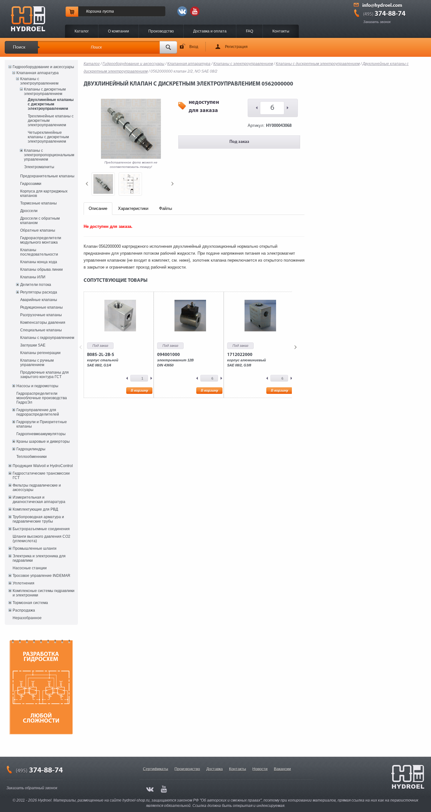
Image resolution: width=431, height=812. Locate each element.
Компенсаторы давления (42, 322)
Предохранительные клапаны (47, 176)
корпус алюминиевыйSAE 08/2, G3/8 (246, 360)
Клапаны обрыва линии (41, 269)
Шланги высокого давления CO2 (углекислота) (41, 538)
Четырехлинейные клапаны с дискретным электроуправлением (48, 137)
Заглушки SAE (32, 345)
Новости (260, 769)
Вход (193, 46)
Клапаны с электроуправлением (39, 81)
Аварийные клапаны (38, 300)
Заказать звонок (377, 22)
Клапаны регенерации (40, 353)
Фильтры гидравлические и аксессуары (37, 487)
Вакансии (282, 769)
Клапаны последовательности (39, 252)
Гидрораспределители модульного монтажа (40, 240)
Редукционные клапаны (41, 307)
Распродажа (24, 610)
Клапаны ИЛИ (32, 277)
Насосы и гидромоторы (37, 386)
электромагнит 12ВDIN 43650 (175, 360)
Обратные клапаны (37, 230)
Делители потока (35, 284)
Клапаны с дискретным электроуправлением (45, 91)
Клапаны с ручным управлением (37, 362)
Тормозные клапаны (38, 203)
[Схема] (130, 184)
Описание (98, 208)
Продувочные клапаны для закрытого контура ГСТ (44, 374)
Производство (161, 31)
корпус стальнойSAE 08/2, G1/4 (102, 360)
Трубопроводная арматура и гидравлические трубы (38, 519)
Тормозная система (30, 603)
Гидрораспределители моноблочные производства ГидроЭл (41, 398)
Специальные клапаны (41, 330)
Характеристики (133, 208)
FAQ (249, 31)
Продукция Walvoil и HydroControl (43, 466)
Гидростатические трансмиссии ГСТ (41, 475)
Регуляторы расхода (38, 292)
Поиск (19, 47)
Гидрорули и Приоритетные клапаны (41, 424)
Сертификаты (155, 769)
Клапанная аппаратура (37, 73)
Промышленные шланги (34, 548)
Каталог (81, 31)
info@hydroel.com (382, 5)
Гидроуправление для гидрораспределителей (37, 412)
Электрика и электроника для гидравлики (39, 558)
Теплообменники (31, 456)
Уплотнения (23, 583)
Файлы (165, 208)
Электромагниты (39, 167)
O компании (118, 31)
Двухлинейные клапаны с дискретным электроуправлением (51, 104)
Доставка (214, 769)
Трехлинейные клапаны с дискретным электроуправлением (51, 120)
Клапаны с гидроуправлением (47, 337)
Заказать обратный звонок (31, 788)
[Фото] (103, 184)
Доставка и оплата (210, 31)
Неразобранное (27, 618)
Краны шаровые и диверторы (43, 441)
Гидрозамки (30, 183)
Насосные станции (30, 568)
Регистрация (236, 46)
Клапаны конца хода (38, 262)
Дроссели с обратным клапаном (40, 220)
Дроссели (29, 211)
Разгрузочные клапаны (41, 315)
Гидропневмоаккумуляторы (41, 434)
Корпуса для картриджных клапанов (44, 193)
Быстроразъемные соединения (41, 529)
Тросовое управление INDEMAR (41, 575)
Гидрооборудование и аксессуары (43, 67)
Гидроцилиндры (30, 449)
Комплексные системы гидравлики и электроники (43, 593)
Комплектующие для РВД (35, 509)
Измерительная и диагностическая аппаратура (39, 499)
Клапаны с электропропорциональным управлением (49, 155)
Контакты (280, 31)
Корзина (93, 11)
